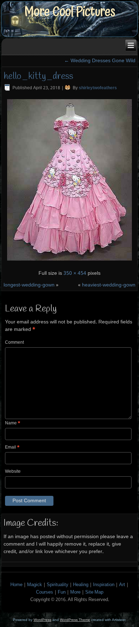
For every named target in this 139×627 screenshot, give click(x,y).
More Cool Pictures (69, 11)
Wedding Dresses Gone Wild (99, 61)
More (75, 592)
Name (12, 423)
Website (13, 471)
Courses (44, 592)
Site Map (94, 592)
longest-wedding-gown (29, 285)
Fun (62, 592)
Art (122, 585)
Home (16, 585)
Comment (14, 342)
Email (12, 447)
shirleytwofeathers (98, 88)
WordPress (42, 620)
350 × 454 (74, 273)
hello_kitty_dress (38, 76)
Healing (80, 585)
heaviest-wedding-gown (108, 285)
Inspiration (103, 585)
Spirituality (57, 585)
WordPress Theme (75, 620)
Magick (34, 585)
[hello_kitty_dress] (69, 261)
